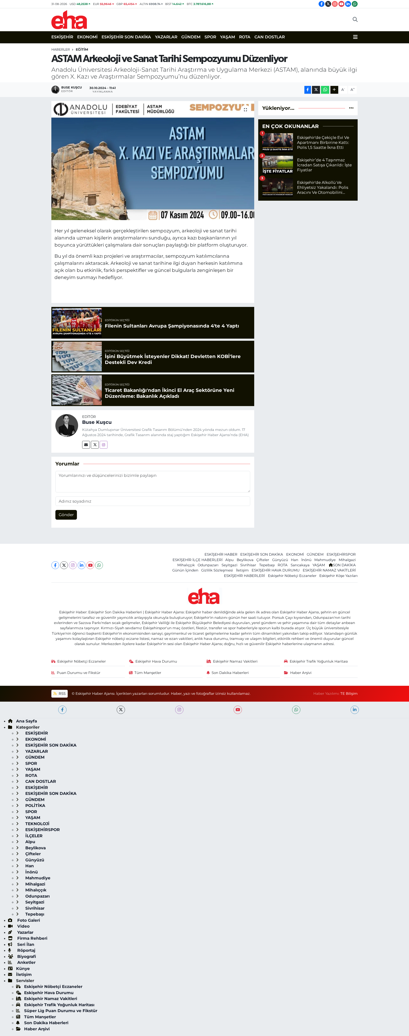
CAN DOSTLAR (269, 37)
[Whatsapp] (99, 565)
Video (23, 926)
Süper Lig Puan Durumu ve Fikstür (60, 1010)
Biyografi (26, 956)
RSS (62, 693)
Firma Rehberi (31, 938)
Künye (23, 968)
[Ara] (355, 20)
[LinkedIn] (81, 565)
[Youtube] (90, 565)
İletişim (242, 570)
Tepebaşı (267, 565)
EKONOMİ (87, 37)
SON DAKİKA (344, 565)
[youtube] (238, 710)
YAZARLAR (166, 37)
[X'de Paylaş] (316, 90)
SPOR (210, 37)
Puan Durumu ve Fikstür (78, 673)
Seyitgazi (229, 565)
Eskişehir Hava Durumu (156, 661)
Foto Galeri (28, 920)
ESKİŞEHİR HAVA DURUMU (276, 570)
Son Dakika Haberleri (230, 673)
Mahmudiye (325, 560)
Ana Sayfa (26, 721)
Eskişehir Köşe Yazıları (338, 576)
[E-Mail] (86, 445)
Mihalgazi (347, 560)
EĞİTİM (82, 49)
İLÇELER (33, 835)
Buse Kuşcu (97, 422)
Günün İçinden (185, 570)
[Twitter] (95, 445)
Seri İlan (25, 944)
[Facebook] (55, 565)
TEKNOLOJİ (36, 823)
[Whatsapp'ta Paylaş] (325, 90)
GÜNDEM (190, 37)
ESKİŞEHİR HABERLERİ (244, 576)
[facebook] (62, 710)
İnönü (306, 560)
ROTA (244, 37)
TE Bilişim (349, 693)
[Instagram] (103, 445)
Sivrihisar (248, 565)
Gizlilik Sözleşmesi (217, 570)
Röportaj (25, 950)
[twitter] (121, 710)
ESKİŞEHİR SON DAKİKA (126, 37)
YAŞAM (227, 37)
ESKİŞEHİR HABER (220, 554)
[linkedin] (355, 710)
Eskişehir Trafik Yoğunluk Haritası (319, 661)
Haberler (60, 49)
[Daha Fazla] (334, 90)
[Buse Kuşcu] (66, 425)
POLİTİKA (34, 805)
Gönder (66, 514)
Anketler (26, 962)
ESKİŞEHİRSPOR (341, 554)
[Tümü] (351, 108)
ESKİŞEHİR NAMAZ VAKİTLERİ (329, 570)
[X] (64, 565)
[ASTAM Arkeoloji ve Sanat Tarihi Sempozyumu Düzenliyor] (152, 160)
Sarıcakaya (300, 565)
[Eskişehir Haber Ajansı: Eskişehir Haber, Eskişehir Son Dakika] (69, 19)
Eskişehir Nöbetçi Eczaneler (292, 576)
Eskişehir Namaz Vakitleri (235, 661)
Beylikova (245, 560)
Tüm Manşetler (147, 673)
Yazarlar (24, 932)
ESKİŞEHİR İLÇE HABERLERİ (197, 560)
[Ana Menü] (355, 37)
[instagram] (179, 710)
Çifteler (262, 560)
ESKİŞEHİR (62, 37)
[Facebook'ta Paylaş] (307, 90)
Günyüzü (280, 560)
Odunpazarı (208, 565)
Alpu (229, 560)
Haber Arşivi (300, 673)
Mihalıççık (186, 565)
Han (294, 560)
